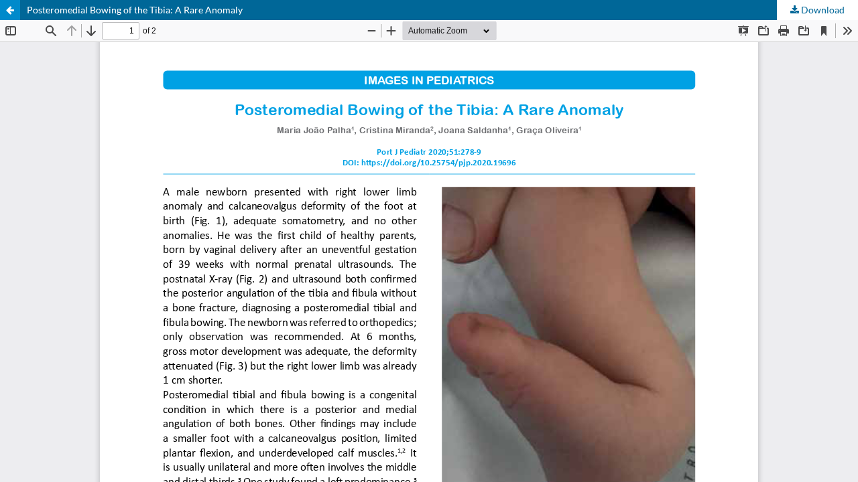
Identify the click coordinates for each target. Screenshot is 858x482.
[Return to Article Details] (10, 10)
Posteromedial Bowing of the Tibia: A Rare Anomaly (135, 9)
